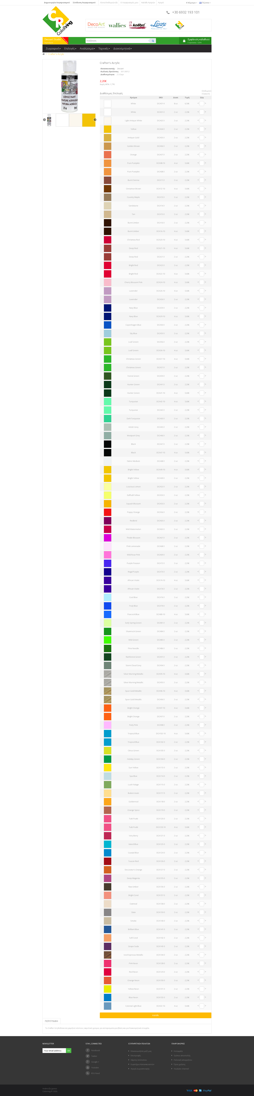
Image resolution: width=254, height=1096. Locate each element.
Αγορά (161, 2)
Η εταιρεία (178, 1051)
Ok (68, 1050)
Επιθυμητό (206, 91)
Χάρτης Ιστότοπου (139, 1060)
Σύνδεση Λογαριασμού (84, 2)
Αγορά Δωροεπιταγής (140, 1068)
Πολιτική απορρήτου (183, 1060)
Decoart (120, 68)
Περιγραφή (51, 1021)
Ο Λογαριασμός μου (129, 2)
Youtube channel (181, 1068)
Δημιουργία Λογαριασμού (57, 2)
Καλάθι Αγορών (148, 2)
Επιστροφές (136, 1055)
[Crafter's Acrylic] (49, 120)
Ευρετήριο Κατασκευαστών (142, 1064)
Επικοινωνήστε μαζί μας (141, 1051)
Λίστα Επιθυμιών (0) (108, 2)
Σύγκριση (206, 93)
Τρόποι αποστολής (182, 1055)
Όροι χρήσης (180, 1064)
